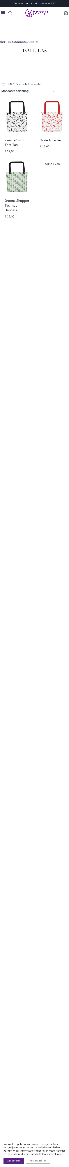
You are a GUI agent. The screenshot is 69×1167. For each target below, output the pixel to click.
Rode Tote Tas (51, 140)
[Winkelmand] (66, 13)
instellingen (56, 1154)
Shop (3, 41)
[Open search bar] (10, 13)
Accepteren (14, 1160)
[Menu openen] (3, 13)
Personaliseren (37, 1160)
